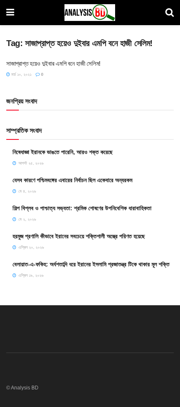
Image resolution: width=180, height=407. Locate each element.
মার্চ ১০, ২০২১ (20, 74)
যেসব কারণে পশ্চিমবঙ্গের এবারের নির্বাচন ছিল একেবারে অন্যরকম (72, 180)
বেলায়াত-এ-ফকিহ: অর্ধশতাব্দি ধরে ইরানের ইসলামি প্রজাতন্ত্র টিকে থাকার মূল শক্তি (91, 264)
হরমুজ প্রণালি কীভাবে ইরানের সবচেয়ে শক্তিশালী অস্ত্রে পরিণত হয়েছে (79, 236)
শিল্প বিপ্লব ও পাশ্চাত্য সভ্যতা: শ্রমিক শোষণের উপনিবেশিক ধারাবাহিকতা (82, 208)
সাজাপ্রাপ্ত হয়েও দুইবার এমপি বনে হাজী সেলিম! (53, 63)
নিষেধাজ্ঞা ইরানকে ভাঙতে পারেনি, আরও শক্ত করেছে (63, 152)
